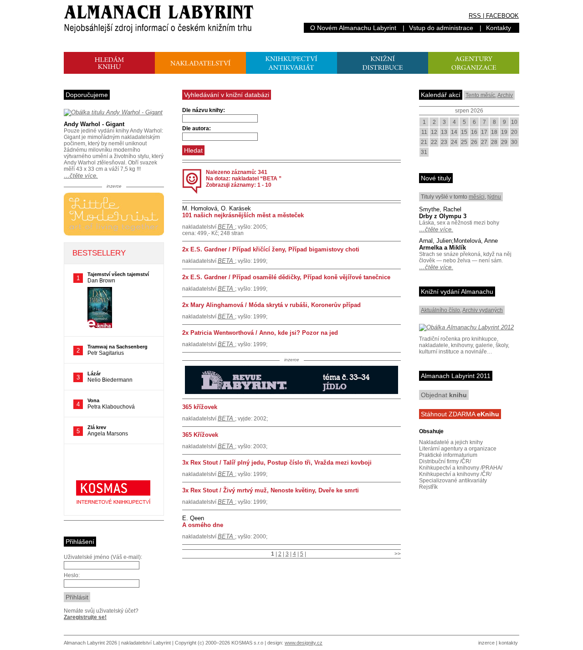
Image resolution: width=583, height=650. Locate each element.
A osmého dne (202, 525)
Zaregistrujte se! (85, 617)
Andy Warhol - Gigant (94, 124)
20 (514, 132)
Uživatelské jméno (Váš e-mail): (103, 557)
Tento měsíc (480, 95)
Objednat (444, 395)
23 (444, 142)
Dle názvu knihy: (203, 110)
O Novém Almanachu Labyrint (353, 27)
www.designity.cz (303, 642)
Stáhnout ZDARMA (460, 414)
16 (474, 132)
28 (494, 142)
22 (434, 142)
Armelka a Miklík (442, 247)
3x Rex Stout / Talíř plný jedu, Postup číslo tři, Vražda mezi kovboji (277, 462)
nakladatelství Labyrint (146, 642)
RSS (475, 15)
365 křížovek (199, 407)
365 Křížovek (200, 434)
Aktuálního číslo (440, 310)
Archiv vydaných (482, 310)
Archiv (505, 95)
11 (424, 132)
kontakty (508, 642)
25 (464, 142)
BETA (226, 226)
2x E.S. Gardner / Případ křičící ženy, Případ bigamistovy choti (270, 249)
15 (464, 132)
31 (424, 152)
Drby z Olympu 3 (442, 216)
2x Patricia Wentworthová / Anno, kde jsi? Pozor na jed (260, 332)
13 (444, 132)
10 (514, 122)
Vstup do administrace (441, 27)
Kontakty (498, 27)
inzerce (486, 642)
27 (484, 142)
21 (424, 142)
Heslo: (72, 575)
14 (454, 132)
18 (494, 132)
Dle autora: (196, 128)
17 (484, 132)
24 (454, 142)
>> (397, 554)
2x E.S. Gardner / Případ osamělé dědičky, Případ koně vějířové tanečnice (286, 277)
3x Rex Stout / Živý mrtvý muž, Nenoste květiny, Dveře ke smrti (270, 490)
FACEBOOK (502, 15)
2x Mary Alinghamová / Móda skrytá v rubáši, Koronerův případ (271, 305)
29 (504, 142)
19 (504, 132)
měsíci (477, 197)
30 (514, 142)
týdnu (494, 197)
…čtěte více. (81, 175)
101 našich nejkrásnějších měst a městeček (243, 215)
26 (474, 142)
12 (434, 132)
